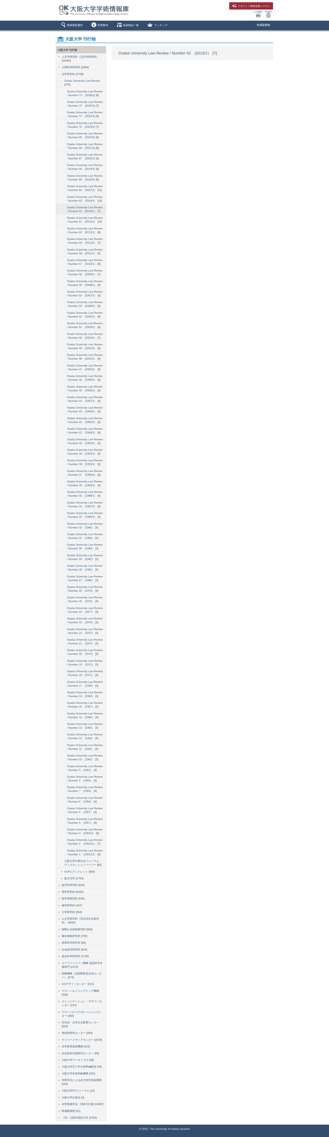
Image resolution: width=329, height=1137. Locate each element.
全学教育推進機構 (73, 1046)
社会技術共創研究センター (78, 1053)
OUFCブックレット (76, 871)
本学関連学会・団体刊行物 (78, 1104)
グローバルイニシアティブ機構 (80, 990)
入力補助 (258, 11)
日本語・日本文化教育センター (80, 1022)
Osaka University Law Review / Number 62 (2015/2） (165, 53)
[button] (71, 25)
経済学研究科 (70, 884)
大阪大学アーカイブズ (75, 1059)
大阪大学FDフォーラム (76, 1090)
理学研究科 (69, 891)
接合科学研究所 (71, 956)
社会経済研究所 (71, 949)
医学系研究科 (70, 898)
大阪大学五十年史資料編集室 (79, 1066)
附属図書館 (263, 24)
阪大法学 (70, 878)
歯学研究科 (69, 905)
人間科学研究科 (71, 67)
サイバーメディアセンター (78, 1039)
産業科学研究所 (71, 942)
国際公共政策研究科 (74, 929)
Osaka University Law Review (82, 80)
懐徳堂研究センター (74, 1032)
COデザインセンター (75, 983)
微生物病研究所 (71, 936)
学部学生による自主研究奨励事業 (82, 1080)
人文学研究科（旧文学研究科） (80, 56)
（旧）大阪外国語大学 (75, 1117)
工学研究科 (69, 912)
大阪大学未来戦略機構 (75, 1073)
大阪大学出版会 (71, 1097)
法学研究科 (69, 74)
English (268, 11)
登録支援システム (254, 6)
